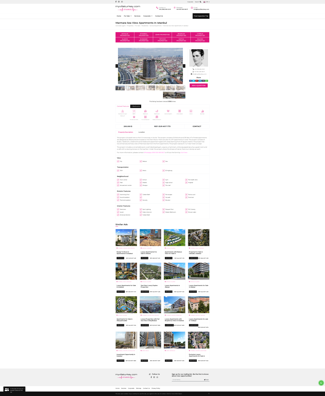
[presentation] (117, 66)
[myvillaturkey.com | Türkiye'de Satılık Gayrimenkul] (128, 8)
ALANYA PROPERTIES (125, 40)
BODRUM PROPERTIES (181, 34)
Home (119, 16)
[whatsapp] (122, 2)
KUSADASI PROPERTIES (143, 40)
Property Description (125, 132)
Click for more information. (174, 393)
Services (137, 16)
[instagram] (119, 2)
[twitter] (193, 81)
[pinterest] (196, 81)
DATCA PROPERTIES (181, 40)
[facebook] (190, 81)
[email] (203, 81)
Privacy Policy (156, 388)
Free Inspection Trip (201, 16)
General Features (123, 106)
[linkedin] (200, 81)
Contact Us (159, 16)
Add (207, 380)
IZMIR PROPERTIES (162, 35)
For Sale (127, 16)
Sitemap (138, 388)
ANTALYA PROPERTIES (125, 34)
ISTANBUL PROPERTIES (143, 34)
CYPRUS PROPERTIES (200, 34)
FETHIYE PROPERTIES (162, 40)
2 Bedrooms (136, 106)
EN (207, 2)
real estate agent (120, 25)
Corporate (190, 2)
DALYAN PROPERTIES (200, 40)
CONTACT (197, 126)
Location (142, 132)
